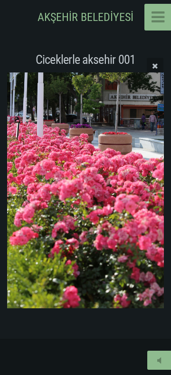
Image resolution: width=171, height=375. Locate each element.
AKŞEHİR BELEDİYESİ (85, 17)
